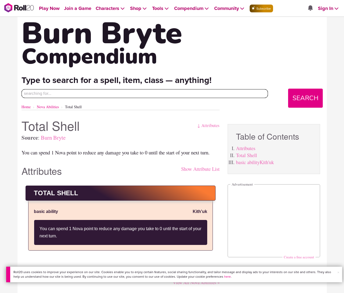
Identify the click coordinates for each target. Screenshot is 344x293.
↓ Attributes (208, 125)
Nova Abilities (48, 106)
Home (26, 106)
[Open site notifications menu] (310, 8)
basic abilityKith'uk (255, 162)
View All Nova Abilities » (196, 282)
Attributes (245, 148)
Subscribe (263, 8)
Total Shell (246, 155)
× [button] (338, 272)
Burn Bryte (53, 137)
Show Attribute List (200, 168)
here (227, 276)
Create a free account (299, 257)
